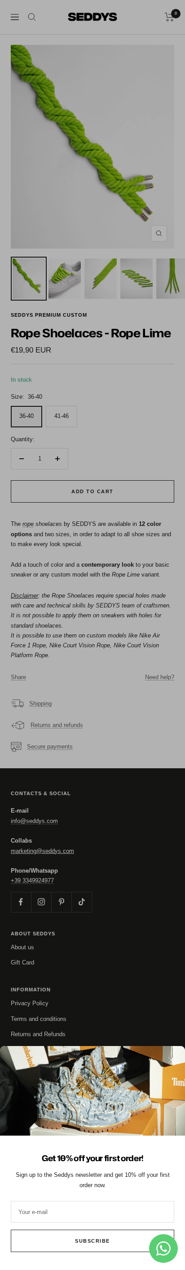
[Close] (171, 1060)
